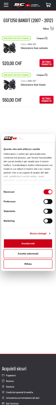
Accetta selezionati (28, 253)
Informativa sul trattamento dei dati (22, 397)
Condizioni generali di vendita (19, 392)
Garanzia (10, 386)
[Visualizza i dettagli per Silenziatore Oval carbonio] (9, 47)
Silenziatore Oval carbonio (34, 48)
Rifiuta (28, 263)
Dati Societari (12, 403)
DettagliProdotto (46, 63)
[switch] (48, 201)
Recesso (10, 380)
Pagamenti (11, 375)
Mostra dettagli (38, 233)
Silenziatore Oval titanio (33, 84)
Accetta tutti (28, 243)
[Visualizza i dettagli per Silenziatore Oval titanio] (9, 84)
